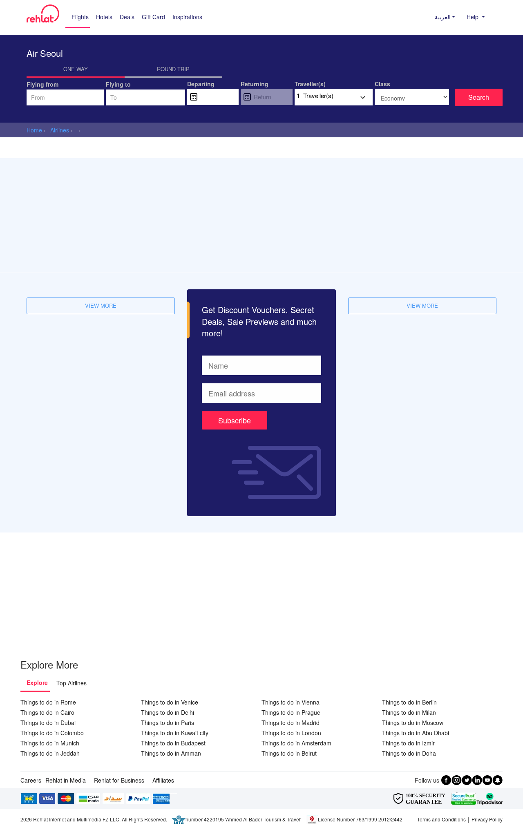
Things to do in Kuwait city (174, 733)
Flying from (42, 84)
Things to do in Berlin (409, 702)
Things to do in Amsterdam (296, 743)
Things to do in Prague (291, 712)
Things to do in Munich (49, 743)
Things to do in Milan (409, 712)
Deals (127, 17)
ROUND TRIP (173, 69)
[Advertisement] (261, 215)
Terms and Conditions (441, 819)
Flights (80, 17)
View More (100, 305)
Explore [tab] (37, 682)
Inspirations (187, 17)
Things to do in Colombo (52, 733)
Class (382, 84)
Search (478, 97)
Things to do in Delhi (167, 712)
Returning (254, 84)
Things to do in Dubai (48, 722)
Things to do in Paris (167, 722)
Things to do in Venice (169, 702)
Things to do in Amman (171, 753)
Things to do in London (291, 733)
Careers (30, 780)
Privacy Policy (487, 819)
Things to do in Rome (48, 702)
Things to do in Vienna (291, 702)
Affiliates (163, 780)
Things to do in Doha (409, 753)
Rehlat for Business (119, 780)
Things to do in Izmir (408, 743)
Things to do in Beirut (289, 753)
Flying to (118, 84)
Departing (201, 84)
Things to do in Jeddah (50, 753)
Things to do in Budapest (173, 743)
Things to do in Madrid (291, 722)
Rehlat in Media (65, 780)
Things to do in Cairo (47, 712)
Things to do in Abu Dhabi (415, 733)
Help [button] (473, 17)
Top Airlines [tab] (71, 683)
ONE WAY (75, 69)
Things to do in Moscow (412, 722)
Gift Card (153, 17)
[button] (443, 17)
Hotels (104, 17)
